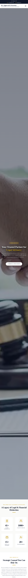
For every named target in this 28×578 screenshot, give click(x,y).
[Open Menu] (25, 6)
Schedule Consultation (14, 263)
